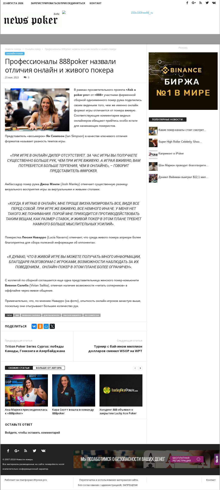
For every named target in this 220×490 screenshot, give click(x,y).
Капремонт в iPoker (171, 153)
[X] (52, 326)
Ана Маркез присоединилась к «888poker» (26, 411)
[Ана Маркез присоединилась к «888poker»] (26, 390)
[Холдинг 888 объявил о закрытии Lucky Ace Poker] (120, 390)
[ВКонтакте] (34, 326)
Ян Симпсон (92, 315)
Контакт (96, 3)
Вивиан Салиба (31, 315)
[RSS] (200, 3)
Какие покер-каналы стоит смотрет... (182, 130)
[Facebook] (187, 3)
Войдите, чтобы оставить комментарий (32, 432)
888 (17, 315)
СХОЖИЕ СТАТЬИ (18, 367)
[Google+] (194, 3)
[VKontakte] (214, 3)
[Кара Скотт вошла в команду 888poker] (73, 390)
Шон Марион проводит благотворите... (183, 165)
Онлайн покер (14, 53)
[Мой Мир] (46, 326)
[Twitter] (207, 3)
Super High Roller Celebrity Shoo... (180, 141)
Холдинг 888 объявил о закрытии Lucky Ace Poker (118, 411)
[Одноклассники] (40, 326)
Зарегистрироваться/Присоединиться (58, 3)
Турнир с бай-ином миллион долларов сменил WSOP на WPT (115, 348)
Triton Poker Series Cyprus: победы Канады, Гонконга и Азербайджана (35, 348)
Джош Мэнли (52, 315)
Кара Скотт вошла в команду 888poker (73, 411)
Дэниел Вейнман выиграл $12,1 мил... (183, 177)
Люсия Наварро (72, 315)
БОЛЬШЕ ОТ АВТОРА (49, 367)
